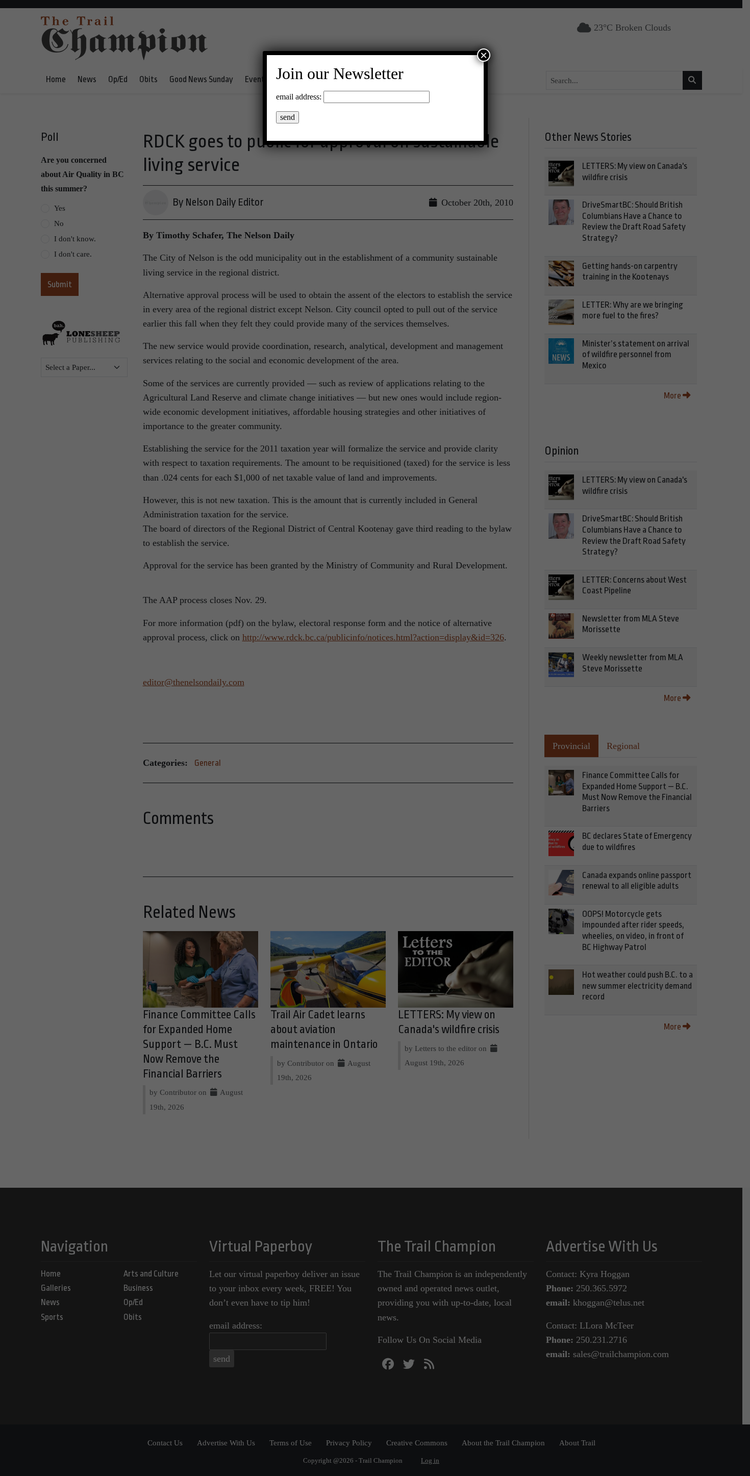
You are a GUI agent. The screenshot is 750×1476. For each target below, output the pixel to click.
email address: (298, 96)
